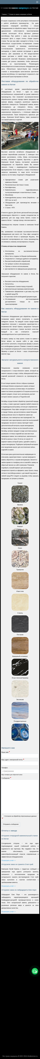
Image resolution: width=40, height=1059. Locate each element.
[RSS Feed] (25, 1028)
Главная (4, 14)
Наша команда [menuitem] (13, 1041)
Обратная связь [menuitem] (26, 1041)
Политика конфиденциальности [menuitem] (20, 1046)
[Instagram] (18, 1028)
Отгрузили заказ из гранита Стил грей (17, 864)
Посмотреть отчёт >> (8, 860)
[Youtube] (22, 1028)
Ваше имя (4, 752)
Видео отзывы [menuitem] (31, 1036)
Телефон (4, 768)
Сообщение (5, 778)
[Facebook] (14, 1028)
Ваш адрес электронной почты (12, 760)
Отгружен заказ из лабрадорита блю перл (18, 890)
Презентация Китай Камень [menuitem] (13, 1036)
